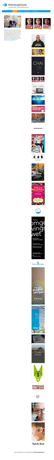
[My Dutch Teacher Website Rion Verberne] (38, 23)
